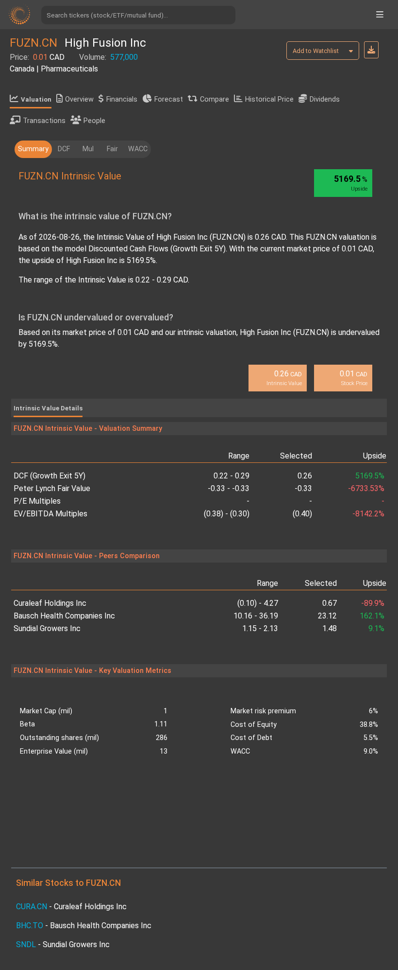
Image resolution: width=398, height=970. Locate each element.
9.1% (376, 628)
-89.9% (372, 603)
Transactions (44, 121)
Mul (88, 149)
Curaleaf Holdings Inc (50, 603)
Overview (79, 99)
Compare (214, 99)
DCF (64, 149)
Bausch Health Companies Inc (64, 615)
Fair (112, 149)
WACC (138, 149)
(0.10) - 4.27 (257, 603)
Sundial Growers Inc (47, 628)
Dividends (325, 99)
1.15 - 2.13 (260, 628)
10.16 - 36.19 (255, 615)
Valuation (36, 99)
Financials (121, 99)
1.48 (329, 628)
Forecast (168, 99)
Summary (33, 149)
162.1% (372, 615)
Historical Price (269, 99)
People (94, 121)
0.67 (329, 603)
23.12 (327, 615)
